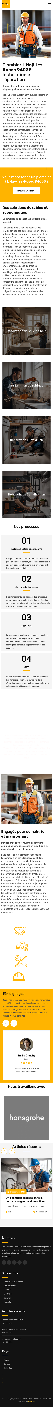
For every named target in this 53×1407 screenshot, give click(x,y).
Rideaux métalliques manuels (14, 1329)
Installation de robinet (26, 385)
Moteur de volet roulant (11, 1339)
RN (9, 1215)
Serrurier (7, 1298)
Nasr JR (31, 1402)
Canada (7, 1364)
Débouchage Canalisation (26, 494)
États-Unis (8, 1368)
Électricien (8, 1294)
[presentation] (5, 1023)
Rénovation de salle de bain (26, 331)
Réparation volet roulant (13, 1282)
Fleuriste (7, 1302)
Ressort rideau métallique (12, 1320)
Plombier (7, 1290)
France (6, 1360)
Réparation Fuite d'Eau (26, 440)
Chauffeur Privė (10, 1286)
